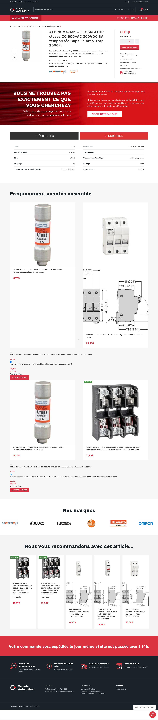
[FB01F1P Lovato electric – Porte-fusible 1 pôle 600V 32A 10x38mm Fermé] (79, 568)
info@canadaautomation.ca (63, 691)
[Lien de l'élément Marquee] (32, 523)
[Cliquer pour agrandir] (14, 57)
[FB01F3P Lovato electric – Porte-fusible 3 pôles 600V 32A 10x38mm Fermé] (115, 234)
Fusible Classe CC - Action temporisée (44, 26)
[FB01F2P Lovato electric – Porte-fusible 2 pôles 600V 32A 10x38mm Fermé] (135, 568)
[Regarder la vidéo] (14, 51)
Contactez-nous (104, 114)
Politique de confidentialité (91, 691)
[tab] (44, 135)
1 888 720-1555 (61, 689)
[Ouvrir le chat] (152, 714)
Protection (22, 26)
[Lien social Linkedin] (128, 2)
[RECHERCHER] (133, 9)
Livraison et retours (88, 689)
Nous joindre (121, 689)
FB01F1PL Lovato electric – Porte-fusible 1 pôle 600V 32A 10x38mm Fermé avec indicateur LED (107, 614)
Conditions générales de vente (93, 694)
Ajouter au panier (129, 47)
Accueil (13, 26)
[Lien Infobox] (26, 688)
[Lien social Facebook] (126, 2)
